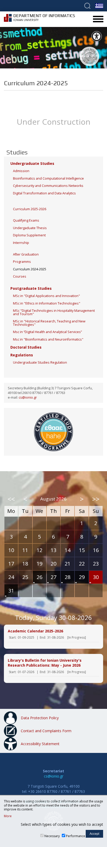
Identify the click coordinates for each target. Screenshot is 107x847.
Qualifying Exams (26, 220)
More (8, 816)
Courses (19, 276)
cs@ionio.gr (28, 397)
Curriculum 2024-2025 (29, 269)
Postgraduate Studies (31, 288)
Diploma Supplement (29, 235)
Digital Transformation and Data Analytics (44, 193)
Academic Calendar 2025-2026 (35, 631)
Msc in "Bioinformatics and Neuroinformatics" (48, 339)
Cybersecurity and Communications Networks (48, 185)
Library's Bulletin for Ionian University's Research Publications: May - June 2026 (45, 663)
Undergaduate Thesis (30, 228)
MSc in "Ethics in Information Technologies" (46, 303)
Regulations (21, 354)
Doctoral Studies (26, 347)
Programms (22, 261)
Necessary (52, 836)
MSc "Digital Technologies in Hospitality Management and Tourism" (54, 312)
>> (95, 499)
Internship (21, 243)
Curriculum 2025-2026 (29, 209)
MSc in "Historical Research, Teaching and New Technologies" (49, 323)
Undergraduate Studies (32, 163)
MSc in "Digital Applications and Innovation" (46, 296)
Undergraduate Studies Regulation (40, 362)
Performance (75, 836)
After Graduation (26, 254)
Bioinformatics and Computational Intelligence (48, 178)
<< (11, 499)
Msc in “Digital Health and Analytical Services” (47, 332)
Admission (21, 171)
